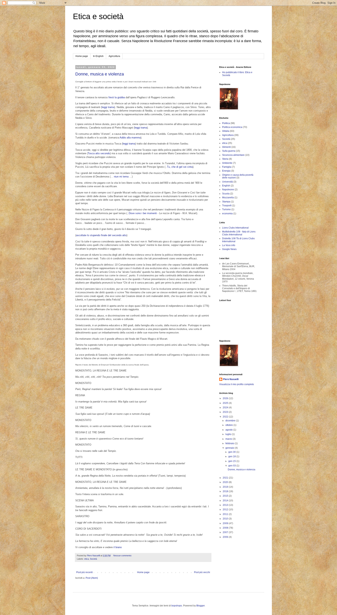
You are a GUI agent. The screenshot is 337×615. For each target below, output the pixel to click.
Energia (226, 170)
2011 (226, 514)
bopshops (176, 605)
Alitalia (225, 131)
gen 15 (232, 461)
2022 (226, 416)
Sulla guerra (228, 151)
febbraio (230, 443)
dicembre (230, 420)
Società (93, 559)
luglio (228, 434)
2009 (226, 523)
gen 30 (232, 452)
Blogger (200, 605)
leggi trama (108, 107)
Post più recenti (84, 572)
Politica (226, 123)
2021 (226, 477)
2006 (226, 537)
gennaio (230, 448)
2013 (226, 505)
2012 (226, 509)
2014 (226, 500)
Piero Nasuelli (231, 379)
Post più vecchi (202, 572)
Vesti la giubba (116, 97)
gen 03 (232, 465)
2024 (226, 407)
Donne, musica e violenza (99, 74)
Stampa (226, 201)
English (226, 185)
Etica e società (98, 16)
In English (98, 56)
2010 (226, 518)
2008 (226, 527)
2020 (226, 482)
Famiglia (226, 167)
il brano (118, 547)
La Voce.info (228, 245)
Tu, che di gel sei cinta (180, 166)
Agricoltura (114, 56)
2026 (226, 398)
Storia (225, 159)
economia (227, 213)
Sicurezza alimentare (233, 155)
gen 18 (232, 456)
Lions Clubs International (235, 227)
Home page (81, 56)
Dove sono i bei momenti (143, 213)
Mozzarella (228, 197)
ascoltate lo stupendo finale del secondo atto (101, 235)
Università (227, 181)
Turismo (226, 209)
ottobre (229, 425)
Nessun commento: (122, 555)
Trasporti (226, 205)
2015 (226, 495)
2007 (226, 532)
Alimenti (226, 147)
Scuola (226, 193)
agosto (229, 429)
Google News (229, 249)
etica (86, 559)
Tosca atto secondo (99, 153)
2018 (226, 491)
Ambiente (227, 163)
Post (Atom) (92, 578)
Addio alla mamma (130, 137)
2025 (226, 403)
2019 (226, 487)
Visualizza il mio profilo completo (236, 384)
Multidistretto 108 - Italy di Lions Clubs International (238, 233)
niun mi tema (121, 176)
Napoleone (228, 189)
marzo (229, 439)
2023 (226, 412)
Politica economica (232, 127)
